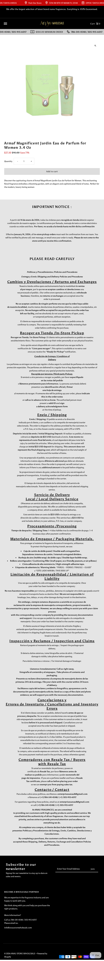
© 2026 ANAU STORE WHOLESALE (20, 953)
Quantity (8, 161)
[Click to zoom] (95, 46)
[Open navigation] (20, 23)
